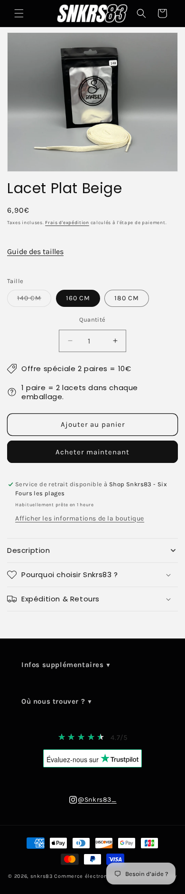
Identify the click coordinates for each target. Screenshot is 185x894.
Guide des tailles (35, 251)
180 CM (126, 298)
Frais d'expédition (67, 223)
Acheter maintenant (93, 452)
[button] (19, 13)
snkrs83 (41, 876)
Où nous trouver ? (53, 701)
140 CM (34, 300)
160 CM (78, 298)
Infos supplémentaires (62, 664)
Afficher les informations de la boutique (79, 518)
